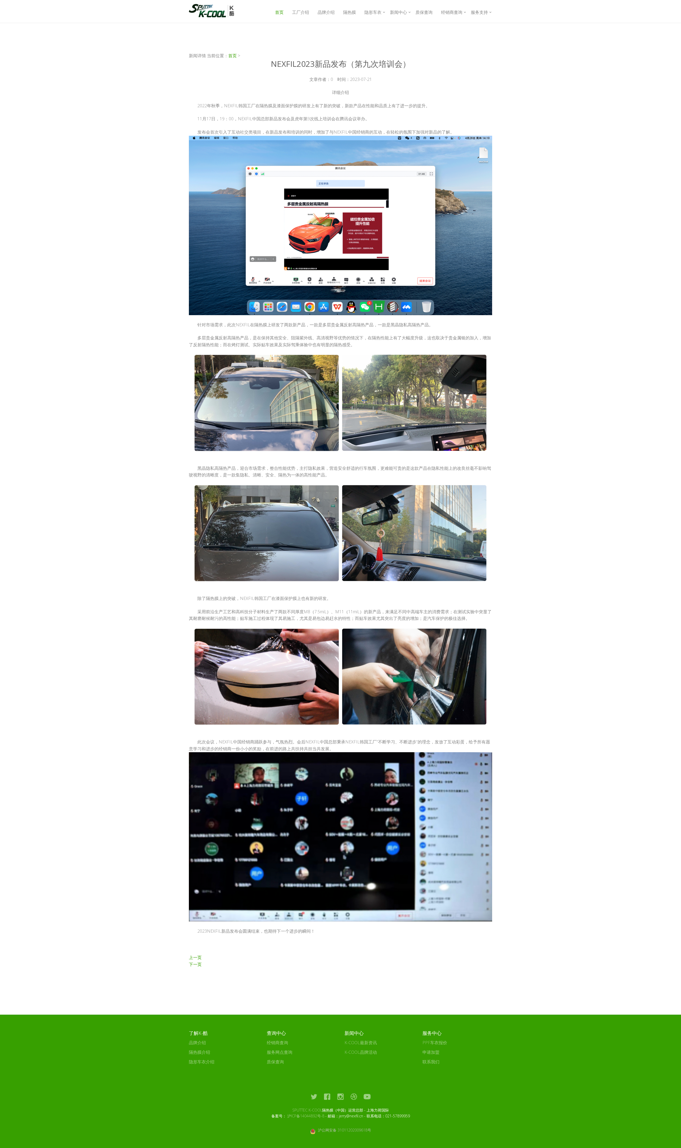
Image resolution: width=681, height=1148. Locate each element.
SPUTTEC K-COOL (307, 1110)
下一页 (195, 964)
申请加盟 (430, 1052)
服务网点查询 (279, 1052)
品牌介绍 (326, 12)
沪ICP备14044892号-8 (305, 1115)
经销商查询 (277, 1043)
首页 (279, 12)
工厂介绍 (300, 12)
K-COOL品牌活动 (360, 1052)
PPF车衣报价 (434, 1043)
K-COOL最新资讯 (360, 1043)
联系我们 (430, 1062)
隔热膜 (349, 12)
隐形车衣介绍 (201, 1062)
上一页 (195, 957)
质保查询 (424, 12)
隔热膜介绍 (199, 1052)
